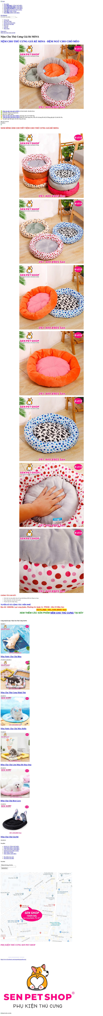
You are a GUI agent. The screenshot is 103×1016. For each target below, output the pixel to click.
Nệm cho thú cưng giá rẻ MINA (11, 115)
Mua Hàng (6, 12)
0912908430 (4, 15)
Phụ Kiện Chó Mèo (9, 8)
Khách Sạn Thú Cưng (9, 7)
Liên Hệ (6, 11)
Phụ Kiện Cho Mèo (9, 858)
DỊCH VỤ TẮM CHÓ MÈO (14, 5)
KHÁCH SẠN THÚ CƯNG (14, 10)
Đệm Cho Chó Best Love (11, 801)
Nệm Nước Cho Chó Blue (11, 657)
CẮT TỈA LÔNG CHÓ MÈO (15, 8)
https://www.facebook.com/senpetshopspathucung (13, 959)
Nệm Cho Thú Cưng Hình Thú (13, 692)
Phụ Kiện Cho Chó (9, 857)
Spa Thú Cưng (7, 5)
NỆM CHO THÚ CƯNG (62, 613)
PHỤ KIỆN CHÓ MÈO (13, 12)
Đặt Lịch (6, 10)
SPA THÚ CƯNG (11, 11)
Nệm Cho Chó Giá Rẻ (10, 837)
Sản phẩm (6, 4)
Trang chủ (6, 20)
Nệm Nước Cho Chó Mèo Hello (13, 729)
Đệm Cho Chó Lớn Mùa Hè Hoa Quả (16, 765)
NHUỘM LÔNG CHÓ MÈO (11, 848)
